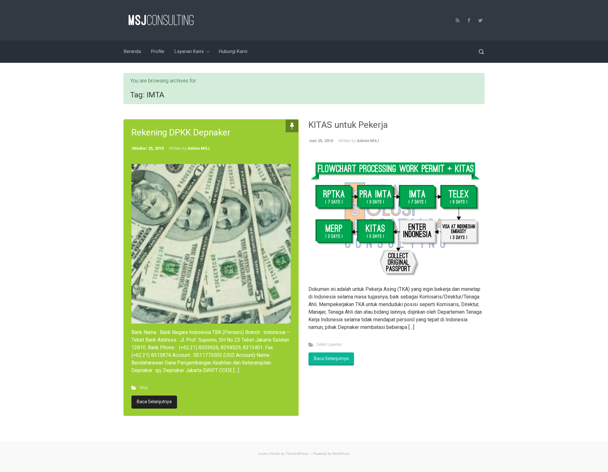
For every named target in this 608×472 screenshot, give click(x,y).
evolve (263, 454)
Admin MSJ (198, 148)
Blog (144, 387)
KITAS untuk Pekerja (348, 125)
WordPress (341, 454)
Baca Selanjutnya (154, 401)
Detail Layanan (329, 344)
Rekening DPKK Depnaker (181, 132)
